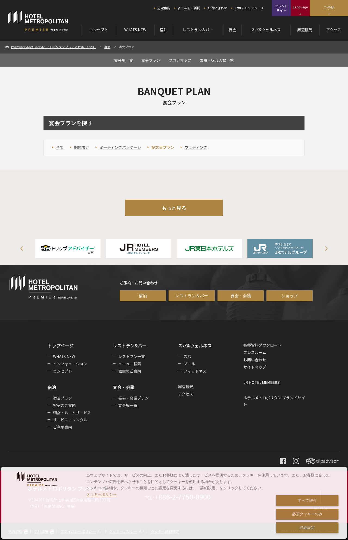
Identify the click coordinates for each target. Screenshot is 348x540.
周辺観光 (304, 29)
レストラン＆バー (198, 29)
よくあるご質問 (189, 8)
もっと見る (174, 207)
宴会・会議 (241, 296)
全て (60, 147)
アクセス (333, 29)
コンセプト (98, 29)
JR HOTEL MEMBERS (261, 382)
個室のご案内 (129, 371)
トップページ (61, 345)
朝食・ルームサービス (72, 412)
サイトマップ (254, 367)
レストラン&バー (130, 345)
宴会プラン (150, 60)
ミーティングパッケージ (120, 147)
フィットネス (195, 371)
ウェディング (196, 147)
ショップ (289, 296)
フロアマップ (180, 60)
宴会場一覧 (123, 60)
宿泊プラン (62, 398)
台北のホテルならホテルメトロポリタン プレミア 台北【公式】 (53, 47)
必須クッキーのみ (307, 514)
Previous (22, 248)
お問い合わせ (217, 8)
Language (300, 7)
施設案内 (163, 8)
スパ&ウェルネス (266, 29)
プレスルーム (254, 352)
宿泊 (163, 29)
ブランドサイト (281, 8)
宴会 (232, 29)
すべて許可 (307, 500)
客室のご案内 (64, 405)
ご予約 (329, 7)
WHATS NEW (135, 29)
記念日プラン (162, 147)
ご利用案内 (62, 427)
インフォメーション (70, 363)
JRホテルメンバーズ (249, 8)
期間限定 (81, 147)
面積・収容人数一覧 (217, 60)
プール (189, 363)
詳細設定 (307, 527)
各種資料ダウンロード (262, 345)
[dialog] (174, 503)
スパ (187, 356)
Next (326, 248)
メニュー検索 (129, 363)
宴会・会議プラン (133, 398)
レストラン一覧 (131, 356)
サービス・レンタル (70, 419)
